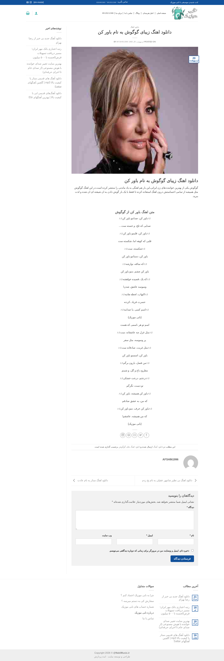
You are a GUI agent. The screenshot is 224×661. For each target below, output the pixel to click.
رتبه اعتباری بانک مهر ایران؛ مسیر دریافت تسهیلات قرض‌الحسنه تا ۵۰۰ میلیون (46, 53)
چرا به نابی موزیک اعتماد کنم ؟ (137, 595)
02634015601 (100, 2)
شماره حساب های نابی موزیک (137, 606)
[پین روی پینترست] (128, 435)
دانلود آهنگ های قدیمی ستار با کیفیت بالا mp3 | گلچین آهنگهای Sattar (44, 82)
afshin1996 (122, 42)
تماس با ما (128, 13)
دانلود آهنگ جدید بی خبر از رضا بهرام (45, 40)
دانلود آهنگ (135, 27)
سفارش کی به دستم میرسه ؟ (137, 601)
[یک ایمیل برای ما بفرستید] (28, 2)
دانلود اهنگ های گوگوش (130, 447)
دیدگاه (190, 507)
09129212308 (111, 2)
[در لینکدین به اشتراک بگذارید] (122, 435)
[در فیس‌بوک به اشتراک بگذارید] (146, 435)
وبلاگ (137, 13)
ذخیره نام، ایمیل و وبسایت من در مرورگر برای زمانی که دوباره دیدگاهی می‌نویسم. (149, 550)
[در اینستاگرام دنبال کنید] (31, 2)
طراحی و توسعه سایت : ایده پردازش (112, 656)
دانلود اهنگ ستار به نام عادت (92, 480)
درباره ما (119, 13)
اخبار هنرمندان (148, 13)
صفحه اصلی (161, 13)
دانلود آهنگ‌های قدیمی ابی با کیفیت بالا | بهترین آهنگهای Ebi (45, 95)
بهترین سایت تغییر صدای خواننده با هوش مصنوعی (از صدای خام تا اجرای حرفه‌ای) (44, 67)
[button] (36, 13)
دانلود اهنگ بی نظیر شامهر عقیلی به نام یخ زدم (167, 480)
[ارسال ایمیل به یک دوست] (134, 435)
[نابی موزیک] (184, 13)
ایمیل (149, 535)
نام (192, 535)
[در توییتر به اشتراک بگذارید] (140, 435)
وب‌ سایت (107, 535)
